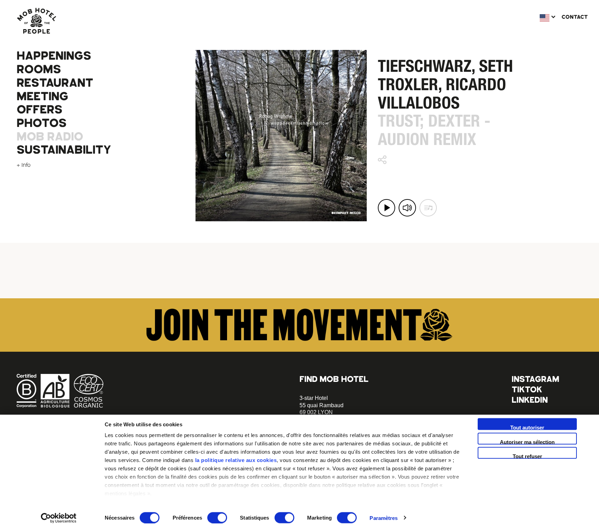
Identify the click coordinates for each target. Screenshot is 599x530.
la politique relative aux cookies (236, 460)
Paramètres (384, 518)
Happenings (54, 55)
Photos (42, 123)
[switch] (217, 517)
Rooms (39, 69)
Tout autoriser (527, 427)
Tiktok (527, 389)
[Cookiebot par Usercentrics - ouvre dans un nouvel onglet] (58, 518)
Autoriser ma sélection (527, 441)
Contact (575, 17)
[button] (386, 207)
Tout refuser (527, 456)
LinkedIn (530, 399)
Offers (39, 109)
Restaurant (55, 83)
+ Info (24, 165)
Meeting (42, 96)
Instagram (535, 379)
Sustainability (64, 149)
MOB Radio (50, 136)
